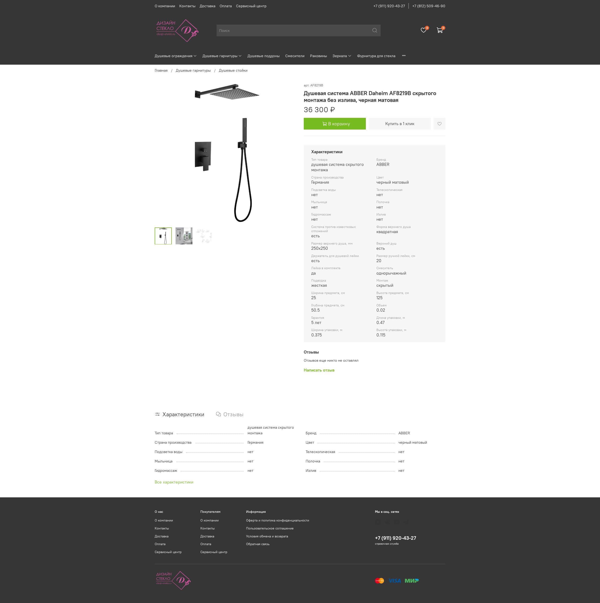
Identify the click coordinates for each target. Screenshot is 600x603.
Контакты (187, 6)
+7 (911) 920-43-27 (389, 6)
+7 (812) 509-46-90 (428, 6)
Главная (161, 70)
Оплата (226, 6)
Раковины (318, 55)
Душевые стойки (233, 70)
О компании (165, 6)
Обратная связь (258, 544)
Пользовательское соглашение (270, 528)
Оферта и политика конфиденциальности (277, 520)
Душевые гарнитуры (219, 55)
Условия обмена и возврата (267, 536)
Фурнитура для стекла (376, 55)
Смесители (294, 55)
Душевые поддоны (264, 55)
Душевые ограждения (173, 55)
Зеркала (340, 55)
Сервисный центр (251, 6)
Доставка (207, 6)
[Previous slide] (162, 153)
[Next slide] (288, 153)
